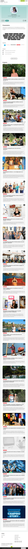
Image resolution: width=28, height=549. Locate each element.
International (6, 36)
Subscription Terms (17, 537)
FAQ (2, 536)
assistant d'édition (13, 39)
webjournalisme (16, 33)
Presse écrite (21, 33)
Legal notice (16, 538)
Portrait (23, 36)
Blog (2, 537)
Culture (10, 36)
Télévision (18, 39)
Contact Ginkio (17, 535)
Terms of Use (16, 536)
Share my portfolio (14, 58)
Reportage (6, 33)
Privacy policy (16, 539)
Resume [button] (3, 20)
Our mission (3, 535)
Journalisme (11, 33)
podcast (16, 36)
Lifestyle (13, 36)
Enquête (20, 36)
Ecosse (9, 39)
